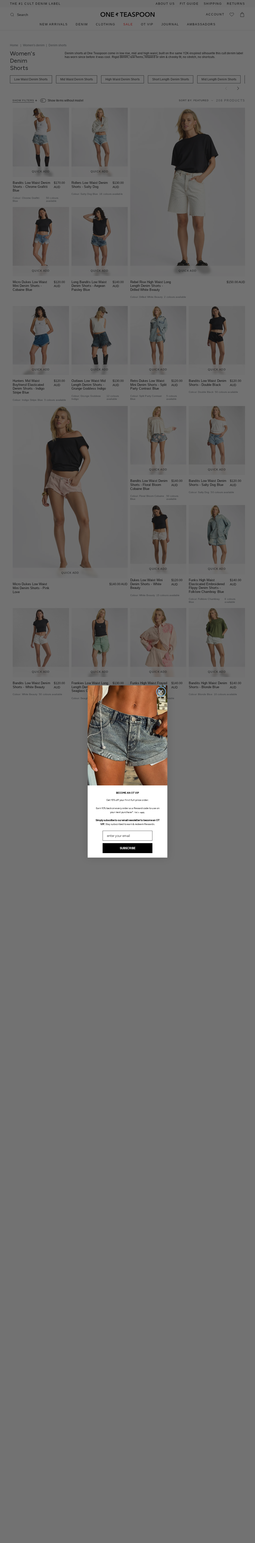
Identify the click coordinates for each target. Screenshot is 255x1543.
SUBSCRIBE (127, 848)
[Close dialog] (161, 691)
